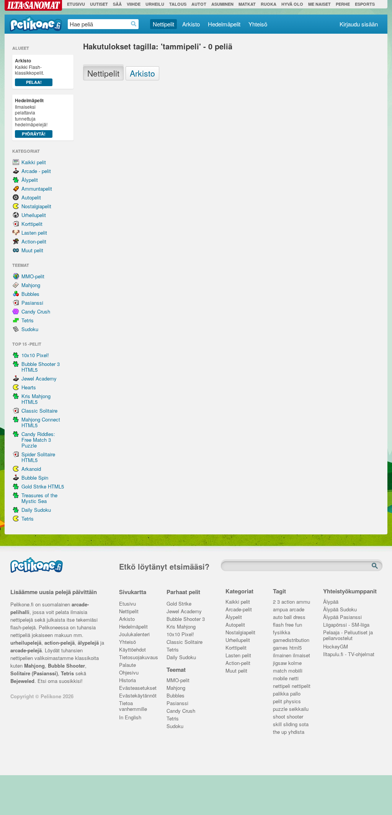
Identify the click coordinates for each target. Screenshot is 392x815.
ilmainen (282, 655)
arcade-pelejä (26, 650)
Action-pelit (33, 241)
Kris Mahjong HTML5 (36, 398)
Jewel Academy (39, 378)
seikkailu (299, 709)
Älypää (330, 602)
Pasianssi (32, 302)
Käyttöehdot (132, 650)
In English (130, 717)
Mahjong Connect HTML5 (40, 422)
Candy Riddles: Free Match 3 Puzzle (38, 439)
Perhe (343, 4)
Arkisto (191, 24)
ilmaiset (301, 655)
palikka (281, 694)
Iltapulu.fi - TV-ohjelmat (348, 654)
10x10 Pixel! (35, 355)
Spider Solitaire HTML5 (38, 457)
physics (292, 701)
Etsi (375, 566)
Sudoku (29, 329)
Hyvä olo (292, 4)
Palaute (127, 665)
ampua (280, 609)
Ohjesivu (129, 673)
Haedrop (134, 24)
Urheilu (154, 4)
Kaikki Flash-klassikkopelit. (29, 71)
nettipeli (281, 686)
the (276, 732)
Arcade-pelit (238, 609)
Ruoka (268, 4)
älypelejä (88, 642)
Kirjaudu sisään (359, 24)
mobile (280, 678)
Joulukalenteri (134, 634)
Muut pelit (32, 250)
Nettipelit (163, 24)
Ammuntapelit (36, 188)
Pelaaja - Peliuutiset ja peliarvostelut (348, 633)
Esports (365, 4)
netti (294, 678)
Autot (198, 4)
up (284, 732)
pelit (277, 701)
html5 (295, 648)
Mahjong (30, 285)
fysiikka (281, 632)
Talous (177, 4)
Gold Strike (179, 604)
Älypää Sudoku (340, 609)
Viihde (133, 4)
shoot (279, 717)
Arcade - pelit (36, 171)
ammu (303, 602)
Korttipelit (31, 223)
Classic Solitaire (39, 410)
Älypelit (29, 179)
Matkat (247, 4)
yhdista (296, 732)
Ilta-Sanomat (33, 5)
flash (278, 625)
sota (304, 724)
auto (278, 617)
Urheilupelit (33, 215)
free (289, 625)
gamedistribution (291, 640)
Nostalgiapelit (36, 206)
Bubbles (30, 293)
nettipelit (301, 686)
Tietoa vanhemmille (133, 704)
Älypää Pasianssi (342, 617)
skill (277, 724)
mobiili (295, 671)
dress (299, 617)
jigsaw (280, 663)
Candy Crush (35, 311)
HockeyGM (335, 647)
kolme (295, 663)
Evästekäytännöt (137, 696)
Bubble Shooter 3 (186, 619)
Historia (127, 680)
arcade (296, 609)
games (280, 648)
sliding (290, 724)
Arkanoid (31, 468)
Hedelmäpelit (224, 24)
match (280, 671)
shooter (295, 717)
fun (298, 625)
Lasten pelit (34, 232)
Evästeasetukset (137, 688)
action (288, 602)
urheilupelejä (25, 642)
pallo (295, 694)
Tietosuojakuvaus (137, 657)
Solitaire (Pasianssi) (34, 673)
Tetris (27, 320)
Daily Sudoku (36, 509)
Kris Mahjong (181, 627)
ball (288, 617)
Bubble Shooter (66, 665)
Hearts (28, 387)
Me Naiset (319, 4)
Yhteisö (257, 24)
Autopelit (31, 197)
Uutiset (99, 4)
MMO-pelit (32, 276)
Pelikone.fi (36, 23)
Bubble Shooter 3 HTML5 (40, 366)
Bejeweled (22, 680)
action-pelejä (59, 642)
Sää (117, 4)
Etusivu (76, 4)
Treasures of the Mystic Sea (39, 498)
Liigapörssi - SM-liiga (346, 625)
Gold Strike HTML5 (42, 486)
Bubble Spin (34, 477)
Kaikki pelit (33, 162)
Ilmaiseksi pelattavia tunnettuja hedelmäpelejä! (31, 117)
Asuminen (222, 4)
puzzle (280, 709)
